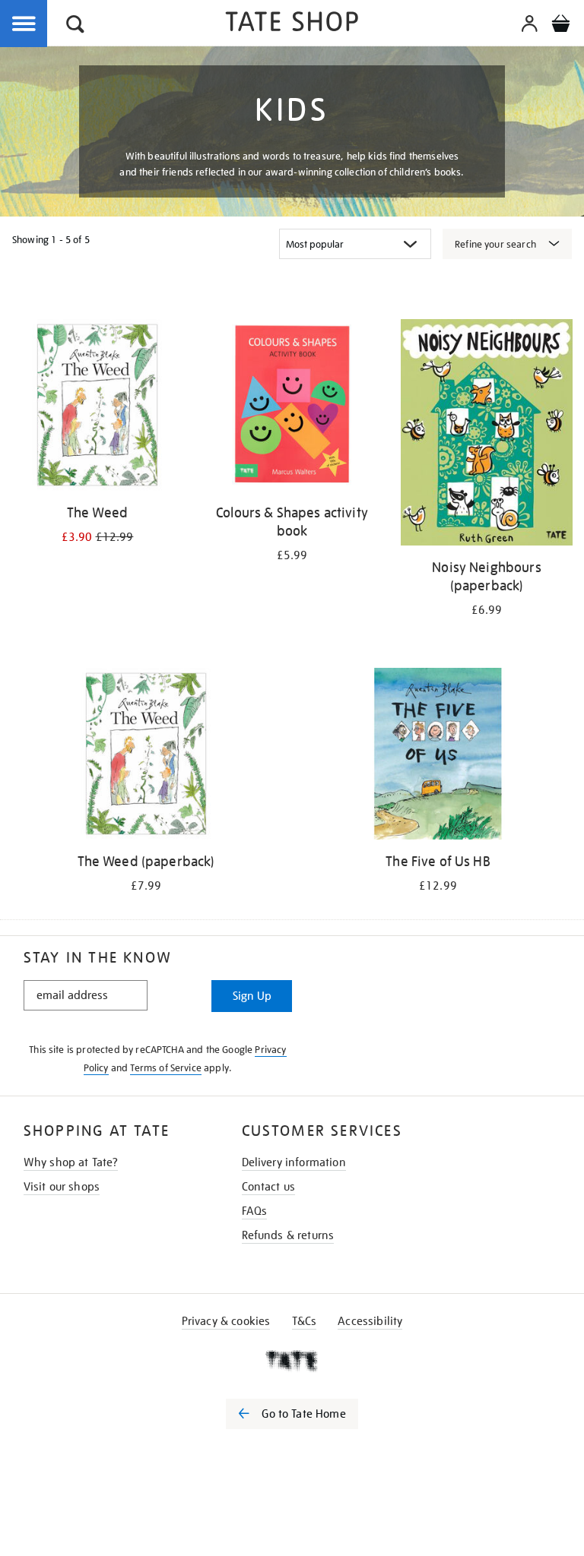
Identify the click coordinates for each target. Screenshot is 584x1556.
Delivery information (294, 1162)
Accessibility (370, 1321)
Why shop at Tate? (71, 1162)
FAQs (255, 1211)
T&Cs (304, 1321)
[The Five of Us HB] (438, 756)
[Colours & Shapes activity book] (292, 407)
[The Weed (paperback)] (146, 756)
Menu (24, 24)
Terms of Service (166, 1067)
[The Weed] (97, 407)
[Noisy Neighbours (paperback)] (487, 435)
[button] (75, 26)
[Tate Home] (292, 1361)
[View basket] (560, 25)
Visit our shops (62, 1186)
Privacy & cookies (226, 1321)
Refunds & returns (288, 1235)
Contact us (269, 1186)
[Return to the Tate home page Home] (292, 23)
